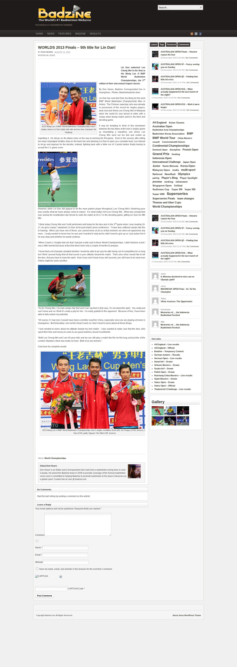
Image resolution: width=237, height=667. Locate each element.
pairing (156, 178)
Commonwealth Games (173, 142)
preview (157, 181)
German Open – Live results (168, 358)
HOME (39, 33)
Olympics (184, 174)
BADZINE (80, 33)
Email (38, 555)
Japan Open (189, 162)
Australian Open (162, 126)
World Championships (112, 242)
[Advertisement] (78, 73)
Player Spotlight (188, 178)
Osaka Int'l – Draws (163, 368)
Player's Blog (170, 178)
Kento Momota (170, 166)
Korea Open (187, 166)
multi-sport (188, 169)
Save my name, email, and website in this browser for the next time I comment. (75, 569)
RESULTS (95, 33)
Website (39, 562)
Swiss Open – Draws (164, 382)
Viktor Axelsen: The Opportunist (176, 301)
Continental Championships (171, 145)
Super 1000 (158, 194)
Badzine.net (65, 13)
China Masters (185, 138)
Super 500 (190, 189)
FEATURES (64, 33)
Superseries (177, 194)
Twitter (196, 33)
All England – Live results (166, 344)
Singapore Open (162, 185)
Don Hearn (47, 52)
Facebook (200, 33)
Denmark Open (160, 150)
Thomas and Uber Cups (167, 202)
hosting (176, 154)
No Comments (192, 58)
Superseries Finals (164, 198)
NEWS (50, 33)
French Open (190, 149)
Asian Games (176, 122)
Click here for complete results (52, 346)
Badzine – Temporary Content (169, 351)
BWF (190, 133)
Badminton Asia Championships (168, 130)
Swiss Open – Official (164, 386)
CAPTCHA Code (75, 588)
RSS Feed (192, 33)
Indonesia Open (162, 158)
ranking (168, 181)
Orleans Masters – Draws (166, 365)
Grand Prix (161, 154)
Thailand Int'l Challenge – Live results (172, 389)
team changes (185, 198)
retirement (182, 181)
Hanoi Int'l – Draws (163, 361)
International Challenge (167, 162)
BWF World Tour (164, 138)
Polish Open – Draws (164, 372)
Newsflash (170, 174)
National (157, 174)
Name (38, 547)
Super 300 (177, 189)
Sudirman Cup (161, 189)
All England (160, 122)
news (52, 55)
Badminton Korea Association (169, 133)
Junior (156, 165)
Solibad (178, 185)
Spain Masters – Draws (165, 379)
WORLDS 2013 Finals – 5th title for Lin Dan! (77, 47)
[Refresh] (61, 577)
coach (156, 141)
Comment (39, 535)
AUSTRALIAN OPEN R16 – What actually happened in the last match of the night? (179, 92)
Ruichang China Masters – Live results (173, 375)
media (175, 170)
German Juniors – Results (167, 355)
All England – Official (164, 348)
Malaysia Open (161, 170)
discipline (175, 149)
